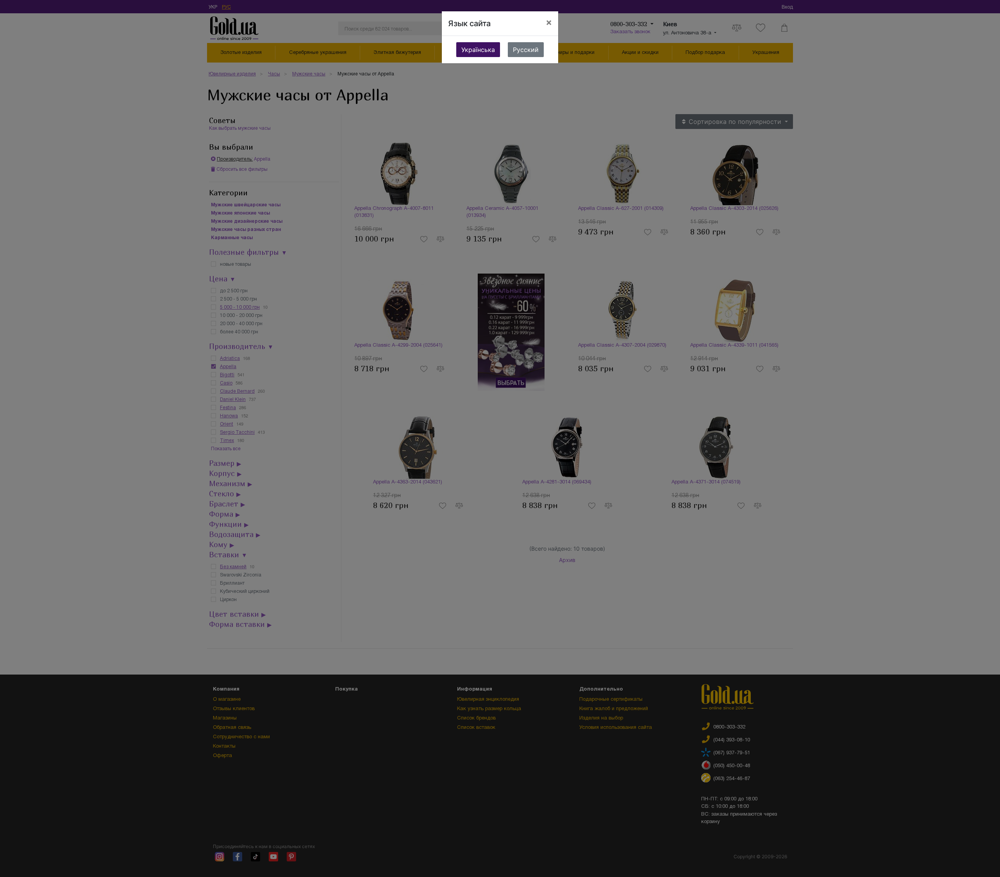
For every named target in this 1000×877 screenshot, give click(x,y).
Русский (526, 50)
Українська (478, 50)
